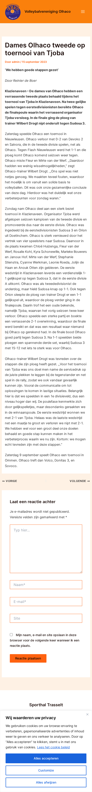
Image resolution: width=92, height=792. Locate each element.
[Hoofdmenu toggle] (83, 11)
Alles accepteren (46, 758)
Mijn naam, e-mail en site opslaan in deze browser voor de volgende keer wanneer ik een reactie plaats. (44, 640)
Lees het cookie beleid (53, 747)
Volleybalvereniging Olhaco (48, 11)
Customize (46, 770)
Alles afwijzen (46, 782)
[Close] (87, 714)
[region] (46, 751)
